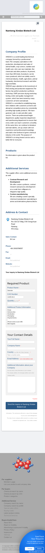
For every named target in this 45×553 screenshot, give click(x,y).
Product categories (11, 496)
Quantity (13, 301)
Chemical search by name (13, 491)
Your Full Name (13, 339)
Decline (39, 548)
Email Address (20, 359)
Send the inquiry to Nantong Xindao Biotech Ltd (21, 405)
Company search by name (13, 503)
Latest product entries (12, 513)
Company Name (14, 346)
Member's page (9, 482)
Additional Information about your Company (20, 366)
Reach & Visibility (10, 525)
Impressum (8, 532)
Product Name (13, 288)
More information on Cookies (36, 551)
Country (19, 352)
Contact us (8, 537)
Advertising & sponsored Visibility (16, 527)
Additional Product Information (19, 307)
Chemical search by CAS (13, 494)
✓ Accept (29, 548)
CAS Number (12, 294)
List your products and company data (17, 484)
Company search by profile (13, 506)
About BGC (8, 522)
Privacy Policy (9, 530)
